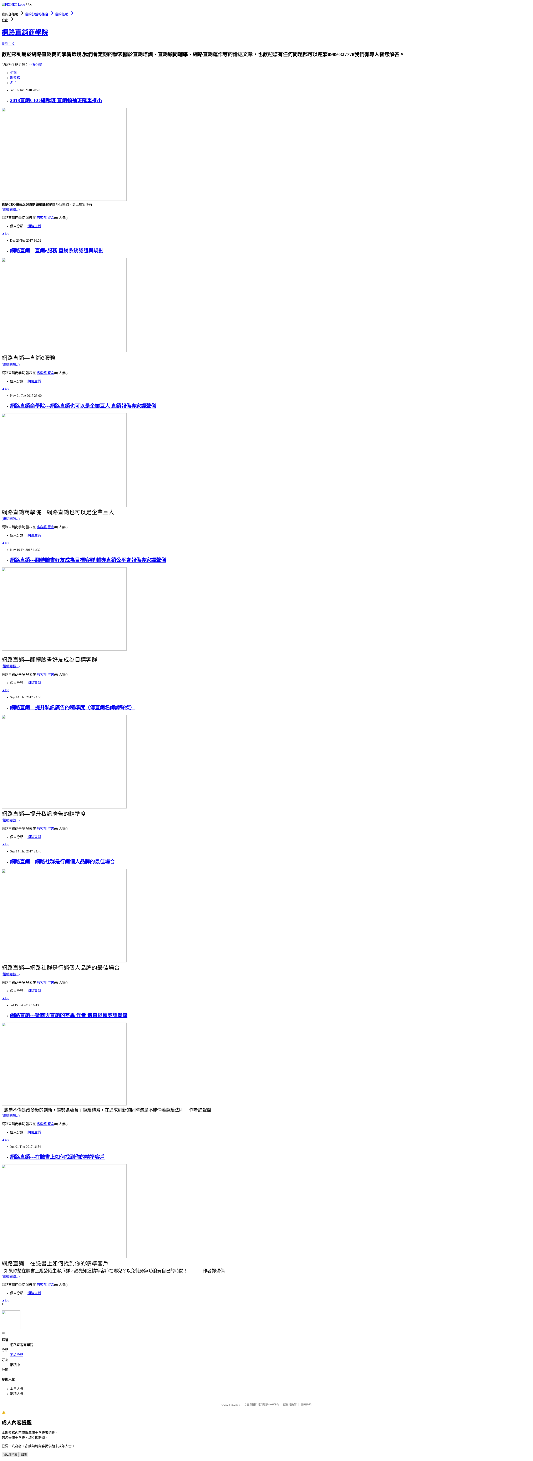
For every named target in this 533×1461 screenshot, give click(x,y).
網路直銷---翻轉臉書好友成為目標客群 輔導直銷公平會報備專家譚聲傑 (88, 560)
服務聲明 (306, 1404)
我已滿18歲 (10, 1454)
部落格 (15, 78)
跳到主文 (8, 44)
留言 (50, 218)
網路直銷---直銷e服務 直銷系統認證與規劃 (56, 250)
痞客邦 (42, 218)
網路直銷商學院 (25, 32)
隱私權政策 (290, 1404)
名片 (13, 83)
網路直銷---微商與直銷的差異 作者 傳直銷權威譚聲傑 (68, 1015)
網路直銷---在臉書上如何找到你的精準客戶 (57, 1157)
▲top (5, 233)
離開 (24, 1454)
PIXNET (235, 1404)
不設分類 (35, 64)
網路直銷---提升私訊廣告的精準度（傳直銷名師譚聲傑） (72, 707)
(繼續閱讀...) (11, 209)
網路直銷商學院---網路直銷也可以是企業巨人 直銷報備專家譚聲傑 (83, 406)
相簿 (13, 73)
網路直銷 (34, 226)
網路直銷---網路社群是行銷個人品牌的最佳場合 (62, 861)
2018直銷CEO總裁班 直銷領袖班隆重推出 (56, 100)
